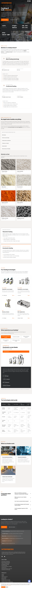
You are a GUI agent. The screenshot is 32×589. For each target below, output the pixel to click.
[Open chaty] (29, 581)
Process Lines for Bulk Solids (6, 561)
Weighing (3, 574)
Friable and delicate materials (26, 337)
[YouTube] (29, 1)
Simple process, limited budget (16, 340)
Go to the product (6, 351)
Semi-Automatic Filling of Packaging (7, 566)
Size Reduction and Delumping (6, 569)
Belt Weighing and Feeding (5, 564)
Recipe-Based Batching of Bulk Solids (7, 568)
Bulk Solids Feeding (4, 565)
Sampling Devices (4, 567)
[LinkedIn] (28, 1)
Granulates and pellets (16, 336)
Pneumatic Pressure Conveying (6, 580)
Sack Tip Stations (4, 577)
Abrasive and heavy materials (6, 340)
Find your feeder (4, 19)
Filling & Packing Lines (5, 576)
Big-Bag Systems (4, 578)
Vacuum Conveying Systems (5, 563)
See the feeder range (13, 19)
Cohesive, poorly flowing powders (6, 337)
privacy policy (9, 585)
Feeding (3, 575)
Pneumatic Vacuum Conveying (6, 579)
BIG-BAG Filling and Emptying (6, 562)
